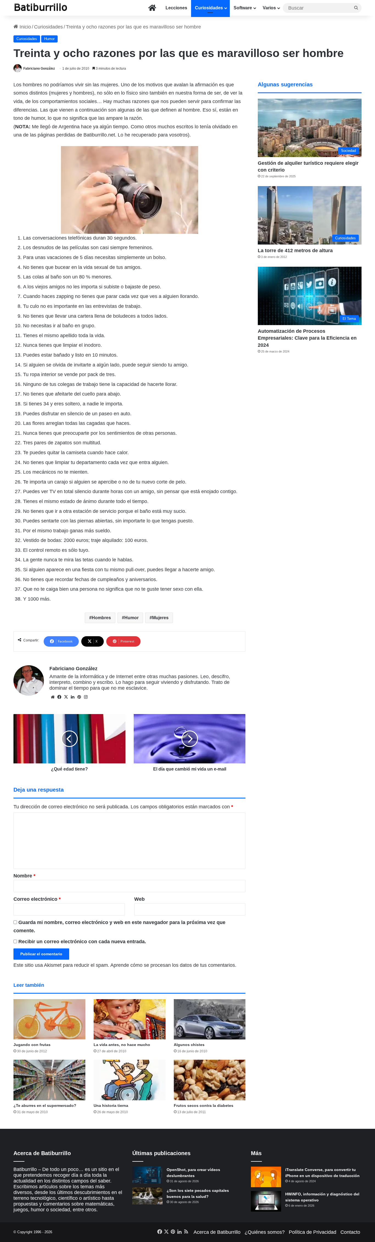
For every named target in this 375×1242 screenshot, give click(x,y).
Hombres (101, 617)
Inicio (24, 27)
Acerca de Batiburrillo (217, 1232)
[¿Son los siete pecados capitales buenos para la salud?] (147, 1195)
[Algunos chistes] (210, 1019)
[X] (66, 697)
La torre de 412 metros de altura (295, 250)
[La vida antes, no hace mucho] (130, 1019)
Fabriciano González (39, 68)
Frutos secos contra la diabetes (203, 1105)
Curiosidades (209, 7)
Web (139, 899)
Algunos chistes (189, 1044)
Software (243, 7)
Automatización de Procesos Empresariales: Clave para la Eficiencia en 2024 (307, 338)
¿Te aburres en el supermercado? (44, 1105)
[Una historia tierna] (130, 1080)
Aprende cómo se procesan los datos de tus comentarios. (173, 965)
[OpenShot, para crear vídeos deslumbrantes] (147, 1175)
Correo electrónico (37, 899)
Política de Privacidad (312, 1232)
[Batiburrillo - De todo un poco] (40, 7)
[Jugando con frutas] (49, 1019)
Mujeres (160, 617)
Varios (269, 7)
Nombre (24, 876)
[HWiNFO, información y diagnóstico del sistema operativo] (266, 1201)
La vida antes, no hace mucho (122, 1044)
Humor (49, 39)
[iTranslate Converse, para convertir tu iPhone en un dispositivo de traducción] (266, 1177)
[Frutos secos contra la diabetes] (210, 1080)
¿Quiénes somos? (265, 1232)
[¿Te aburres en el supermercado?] (49, 1080)
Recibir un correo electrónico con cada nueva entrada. (82, 941)
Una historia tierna (111, 1105)
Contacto (350, 1232)
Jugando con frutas (32, 1044)
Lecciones (176, 7)
